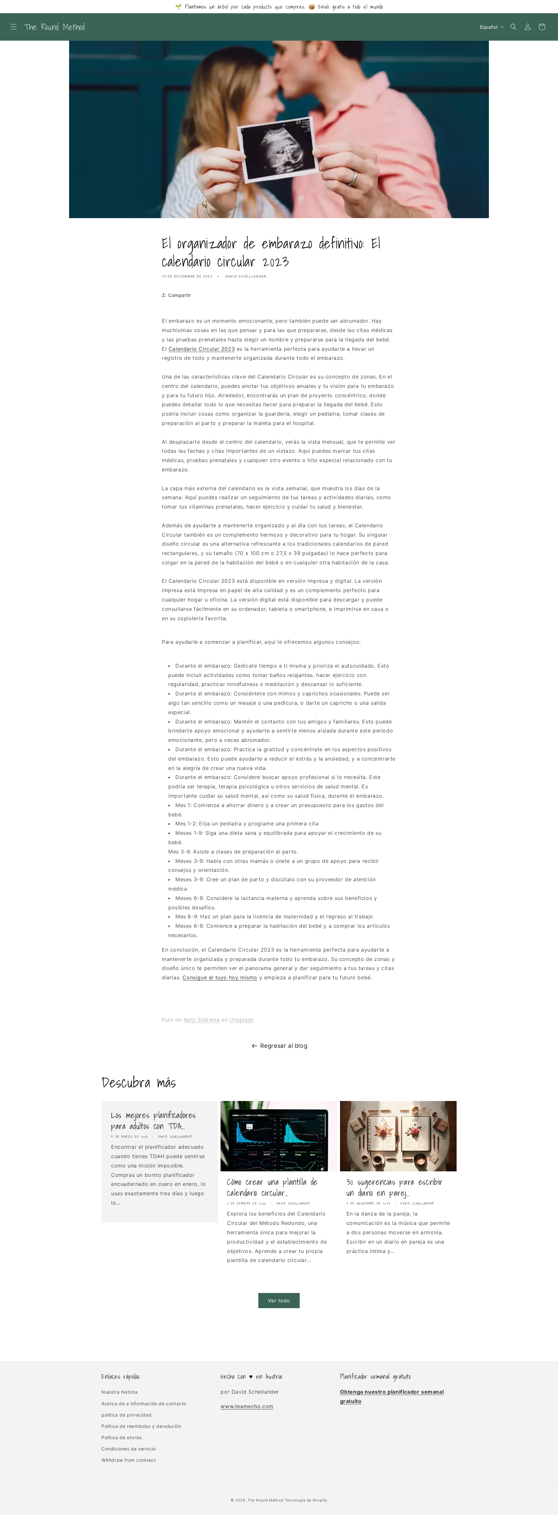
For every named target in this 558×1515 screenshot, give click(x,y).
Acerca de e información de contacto (143, 1403)
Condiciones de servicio (128, 1448)
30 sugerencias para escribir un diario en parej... (394, 1187)
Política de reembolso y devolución (141, 1426)
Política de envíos (121, 1437)
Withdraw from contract (128, 1460)
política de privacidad (126, 1415)
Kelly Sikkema (202, 1019)
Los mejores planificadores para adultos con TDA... (153, 1120)
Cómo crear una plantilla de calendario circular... (272, 1187)
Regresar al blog (284, 1045)
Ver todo (279, 1301)
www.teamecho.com (247, 1406)
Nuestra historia (119, 1392)
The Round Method (266, 1500)
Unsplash (241, 1019)
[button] (13, 27)
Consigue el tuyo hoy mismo (219, 977)
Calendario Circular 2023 (202, 349)
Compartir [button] (179, 295)
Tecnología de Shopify (306, 1500)
